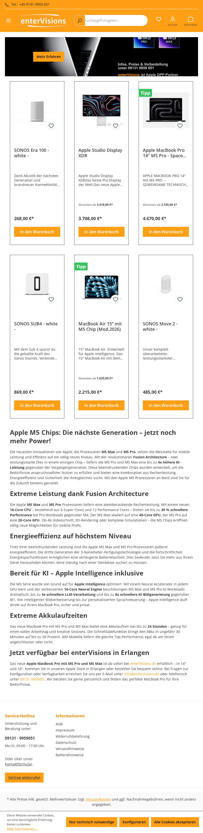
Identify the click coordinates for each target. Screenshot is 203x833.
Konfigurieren (134, 822)
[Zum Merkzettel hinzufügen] (51, 126)
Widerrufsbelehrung (73, 736)
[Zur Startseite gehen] (41, 20)
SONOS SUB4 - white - (36, 326)
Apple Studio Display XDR (100, 152)
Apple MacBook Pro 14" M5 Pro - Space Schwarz (164, 152)
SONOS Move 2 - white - (160, 326)
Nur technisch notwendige (91, 822)
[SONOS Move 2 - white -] (166, 284)
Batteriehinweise (70, 755)
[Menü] (8, 21)
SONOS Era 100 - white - (31, 152)
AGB (59, 724)
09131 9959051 (32, 679)
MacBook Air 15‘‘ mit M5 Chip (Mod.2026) (100, 326)
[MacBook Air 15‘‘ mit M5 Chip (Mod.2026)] (101, 284)
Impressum (65, 730)
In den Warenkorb (37, 231)
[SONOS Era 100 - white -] (37, 110)
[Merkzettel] (159, 19)
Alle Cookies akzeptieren (175, 822)
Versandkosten (98, 799)
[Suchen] (79, 20)
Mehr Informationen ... (22, 829)
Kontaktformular (18, 764)
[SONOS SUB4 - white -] (37, 284)
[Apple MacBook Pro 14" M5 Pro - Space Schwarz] (166, 110)
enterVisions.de (143, 663)
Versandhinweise (70, 748)
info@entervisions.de (141, 674)
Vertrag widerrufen (24, 777)
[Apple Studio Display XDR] (101, 110)
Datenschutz (66, 742)
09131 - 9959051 (20, 738)
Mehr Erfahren (48, 56)
